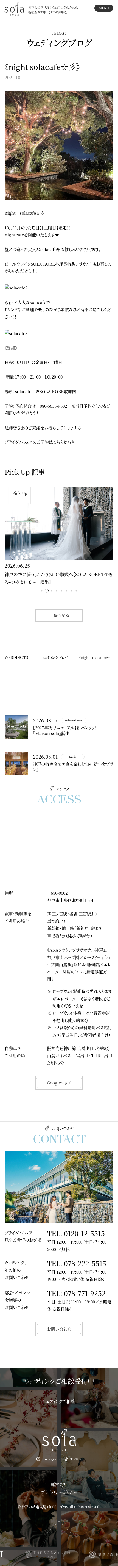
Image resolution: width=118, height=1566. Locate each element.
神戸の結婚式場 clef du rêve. (44, 1506)
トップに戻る (59, 1525)
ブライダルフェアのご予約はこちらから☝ (40, 442)
